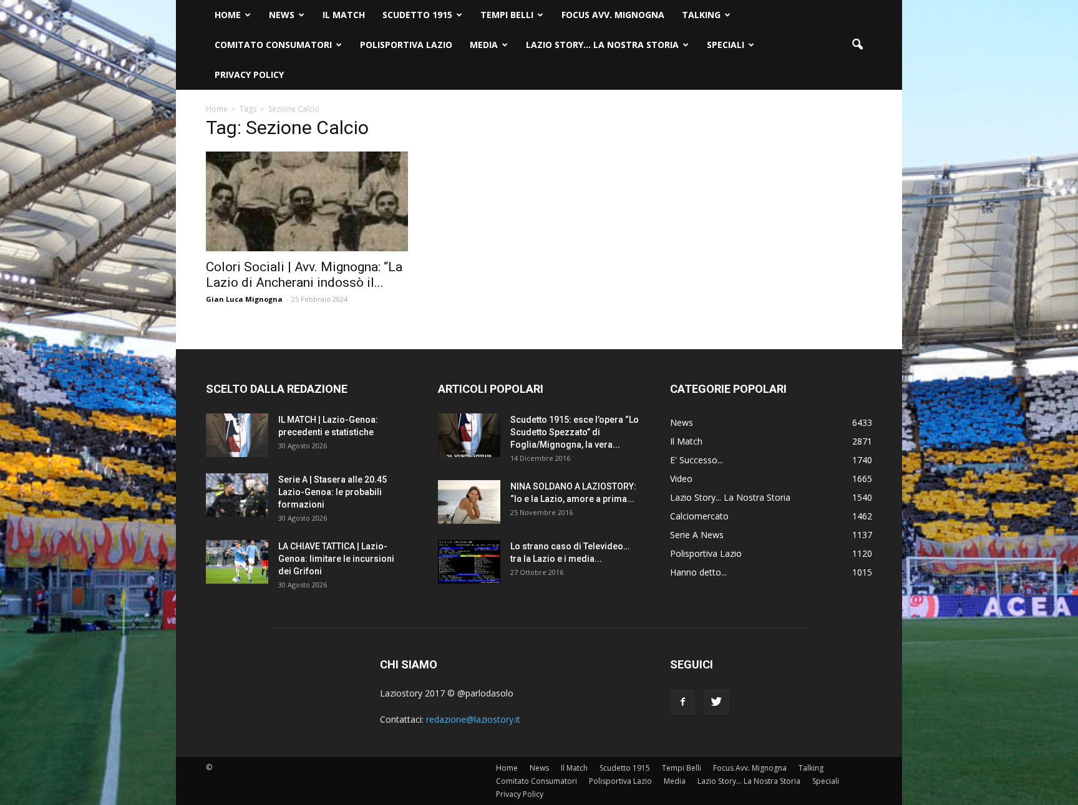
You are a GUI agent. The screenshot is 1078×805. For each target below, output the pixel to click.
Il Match (344, 15)
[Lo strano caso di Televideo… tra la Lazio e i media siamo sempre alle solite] (469, 562)
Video (681, 478)
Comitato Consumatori (273, 45)
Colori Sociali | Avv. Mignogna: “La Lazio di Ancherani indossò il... (304, 274)
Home (228, 15)
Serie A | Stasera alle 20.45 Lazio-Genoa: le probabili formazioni (332, 492)
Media (484, 45)
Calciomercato (699, 516)
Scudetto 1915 (417, 15)
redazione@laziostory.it (473, 719)
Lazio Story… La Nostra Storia (602, 45)
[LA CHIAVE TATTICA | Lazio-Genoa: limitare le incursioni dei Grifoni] (237, 562)
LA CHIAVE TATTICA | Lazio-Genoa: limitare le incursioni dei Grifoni (336, 558)
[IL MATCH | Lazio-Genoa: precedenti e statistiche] (237, 435)
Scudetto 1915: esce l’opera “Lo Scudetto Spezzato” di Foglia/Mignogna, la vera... (574, 432)
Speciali (725, 45)
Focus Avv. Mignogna (612, 15)
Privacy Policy (249, 74)
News (281, 15)
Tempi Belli (506, 15)
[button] (857, 45)
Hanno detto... (698, 572)
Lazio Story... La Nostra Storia (730, 497)
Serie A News (697, 535)
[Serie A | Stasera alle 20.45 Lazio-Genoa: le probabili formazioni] (237, 495)
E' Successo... (696, 460)
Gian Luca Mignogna (244, 299)
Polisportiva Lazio (406, 45)
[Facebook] (682, 702)
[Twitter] (716, 702)
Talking (701, 15)
